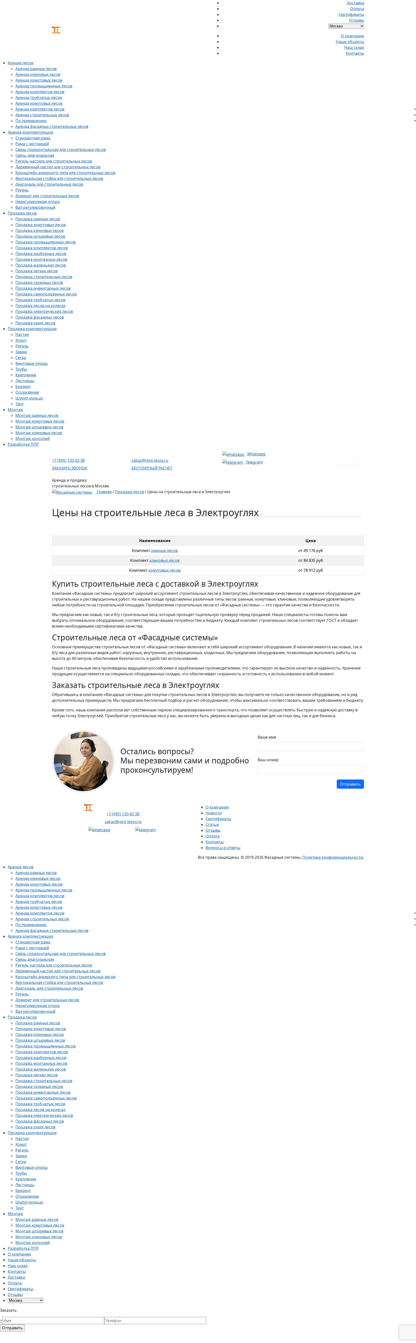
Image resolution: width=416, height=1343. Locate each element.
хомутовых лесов (164, 570)
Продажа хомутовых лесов (40, 224)
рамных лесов (164, 550)
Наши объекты (350, 41)
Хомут (21, 340)
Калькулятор (349, 464)
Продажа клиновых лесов (39, 230)
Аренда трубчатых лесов (38, 97)
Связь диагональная (34, 155)
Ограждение (27, 392)
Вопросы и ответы (223, 847)
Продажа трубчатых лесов (40, 299)
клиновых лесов (165, 560)
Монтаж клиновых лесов (38, 432)
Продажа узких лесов (35, 323)
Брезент (23, 386)
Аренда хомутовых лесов (38, 80)
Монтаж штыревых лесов (39, 427)
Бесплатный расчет (151, 468)
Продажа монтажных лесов (41, 259)
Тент (19, 403)
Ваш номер (268, 759)
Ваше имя (267, 737)
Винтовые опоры (31, 363)
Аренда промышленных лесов (43, 86)
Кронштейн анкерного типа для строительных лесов (65, 172)
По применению (30, 120)
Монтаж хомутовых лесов (39, 421)
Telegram (254, 462)
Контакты (355, 53)
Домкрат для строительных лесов (47, 195)
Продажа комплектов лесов (41, 247)
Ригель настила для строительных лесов (53, 161)
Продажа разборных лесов (40, 253)
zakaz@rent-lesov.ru (149, 460)
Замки (21, 351)
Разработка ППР (23, 444)
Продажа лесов (22, 213)
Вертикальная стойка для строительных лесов (59, 178)
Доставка (355, 3)
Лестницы (24, 380)
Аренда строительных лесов (42, 115)
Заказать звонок (69, 468)
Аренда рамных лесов (36, 68)
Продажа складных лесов (39, 282)
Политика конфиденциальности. (333, 857)
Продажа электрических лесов (44, 311)
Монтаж (15, 409)
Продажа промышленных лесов (45, 242)
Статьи (212, 824)
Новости (214, 813)
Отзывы (356, 20)
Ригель (22, 190)
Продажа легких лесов (36, 271)
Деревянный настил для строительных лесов (57, 167)
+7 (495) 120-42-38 (68, 460)
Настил (22, 334)
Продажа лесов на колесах (40, 305)
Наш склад (354, 47)
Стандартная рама (32, 138)
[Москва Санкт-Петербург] (346, 25)
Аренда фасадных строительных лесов (51, 126)
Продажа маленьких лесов (40, 265)
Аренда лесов (20, 63)
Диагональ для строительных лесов (49, 184)
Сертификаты (351, 14)
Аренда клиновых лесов (37, 74)
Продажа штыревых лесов (40, 236)
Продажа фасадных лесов (39, 317)
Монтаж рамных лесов (36, 415)
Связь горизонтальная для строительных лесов (60, 149)
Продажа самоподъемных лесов (46, 294)
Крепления (25, 375)
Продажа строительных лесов (43, 276)
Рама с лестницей (32, 143)
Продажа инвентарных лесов (43, 288)
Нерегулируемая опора (37, 201)
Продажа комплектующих (32, 328)
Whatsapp (256, 454)
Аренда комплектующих (30, 132)
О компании (352, 36)
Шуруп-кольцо (29, 398)
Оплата (357, 8)
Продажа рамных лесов (37, 219)
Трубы (21, 369)
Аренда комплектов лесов (39, 91)
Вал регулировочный (35, 207)
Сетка (20, 357)
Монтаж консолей (32, 438)
